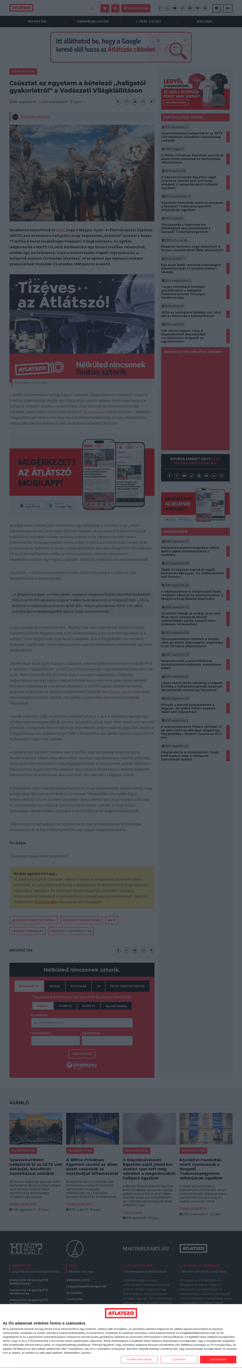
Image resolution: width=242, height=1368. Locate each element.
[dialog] (121, 1336)
